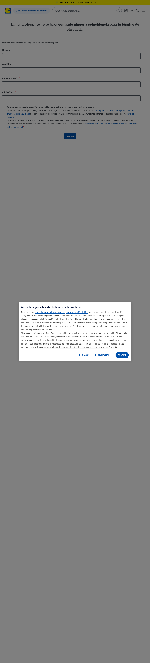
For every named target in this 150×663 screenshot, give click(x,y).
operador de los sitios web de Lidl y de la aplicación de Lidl (61, 312)
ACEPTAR (122, 355)
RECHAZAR (84, 355)
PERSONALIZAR (102, 355)
